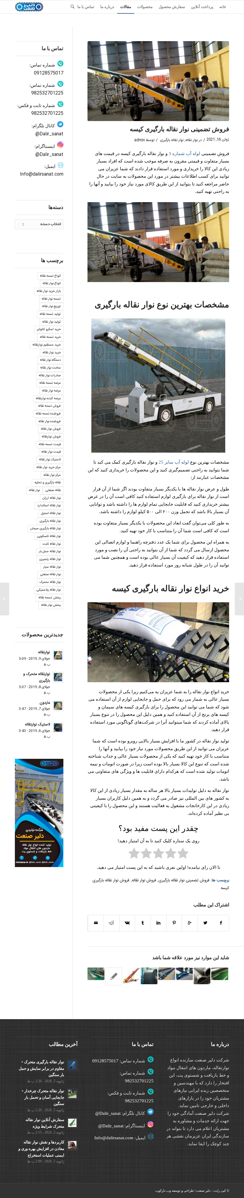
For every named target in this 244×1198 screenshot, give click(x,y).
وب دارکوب (163, 1190)
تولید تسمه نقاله (50, 314)
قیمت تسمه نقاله (50, 444)
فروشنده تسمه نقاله (48, 414)
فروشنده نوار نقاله (49, 421)
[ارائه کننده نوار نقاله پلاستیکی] (239, 599)
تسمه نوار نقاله (51, 299)
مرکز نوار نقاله (52, 475)
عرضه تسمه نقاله (50, 383)
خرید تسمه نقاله (50, 337)
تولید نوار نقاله (51, 322)
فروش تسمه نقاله (49, 406)
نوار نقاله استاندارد (49, 505)
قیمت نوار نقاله (51, 452)
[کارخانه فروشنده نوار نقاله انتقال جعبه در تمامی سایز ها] (202, 976)
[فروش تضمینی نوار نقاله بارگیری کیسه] (158, 81)
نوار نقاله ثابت (52, 544)
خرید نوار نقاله (52, 352)
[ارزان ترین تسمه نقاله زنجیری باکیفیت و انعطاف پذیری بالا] (219, 974)
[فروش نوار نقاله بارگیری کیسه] (184, 974)
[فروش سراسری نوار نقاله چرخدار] (131, 976)
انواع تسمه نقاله (50, 276)
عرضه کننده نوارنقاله (48, 398)
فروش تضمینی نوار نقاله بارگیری (184, 880)
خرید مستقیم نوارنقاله (46, 345)
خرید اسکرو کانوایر (49, 329)
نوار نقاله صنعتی (50, 574)
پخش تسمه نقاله (49, 597)
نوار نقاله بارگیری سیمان (45, 528)
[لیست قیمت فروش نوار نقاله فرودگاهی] (149, 976)
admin (139, 140)
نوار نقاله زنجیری (50, 559)
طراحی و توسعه (183, 1190)
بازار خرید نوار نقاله (49, 291)
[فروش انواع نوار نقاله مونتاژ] (95, 974)
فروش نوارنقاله (51, 436)
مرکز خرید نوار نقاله (48, 467)
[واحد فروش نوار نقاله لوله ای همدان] (166, 974)
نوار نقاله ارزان (52, 498)
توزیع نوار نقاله (51, 306)
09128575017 (48, 73)
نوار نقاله (191, 140)
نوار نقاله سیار (52, 567)
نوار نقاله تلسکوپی (49, 536)
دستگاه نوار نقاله (50, 360)
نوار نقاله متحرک (50, 582)
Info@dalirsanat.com (41, 174)
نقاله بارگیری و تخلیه (48, 482)
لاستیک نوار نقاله (50, 459)
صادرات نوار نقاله (50, 375)
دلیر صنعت (203, 1190)
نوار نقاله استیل (51, 513)
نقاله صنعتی (53, 490)
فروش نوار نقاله (144, 880)
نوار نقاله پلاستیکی (49, 590)
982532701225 (47, 93)
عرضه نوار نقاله (51, 391)
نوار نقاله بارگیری (172, 140)
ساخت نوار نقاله (50, 368)
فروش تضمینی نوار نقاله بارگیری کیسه (179, 129)
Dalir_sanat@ (49, 134)
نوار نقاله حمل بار (50, 551)
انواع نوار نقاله (52, 283)
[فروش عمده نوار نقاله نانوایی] (113, 976)
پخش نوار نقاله (51, 605)
